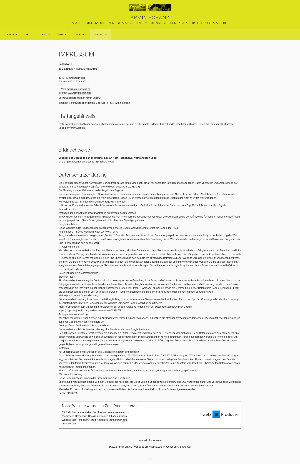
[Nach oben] (150, 458)
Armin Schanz (150, 17)
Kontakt (81, 34)
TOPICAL (62, 34)
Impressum (101, 34)
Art (28, 34)
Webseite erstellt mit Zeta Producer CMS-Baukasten (162, 446)
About (44, 34)
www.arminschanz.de (79, 92)
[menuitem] (10, 34)
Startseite (10, 34)
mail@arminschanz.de (78, 89)
